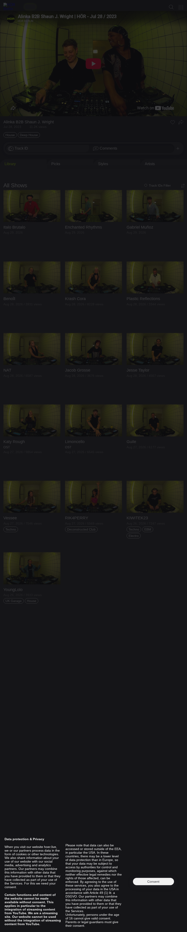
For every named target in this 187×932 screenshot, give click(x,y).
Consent (153, 881)
